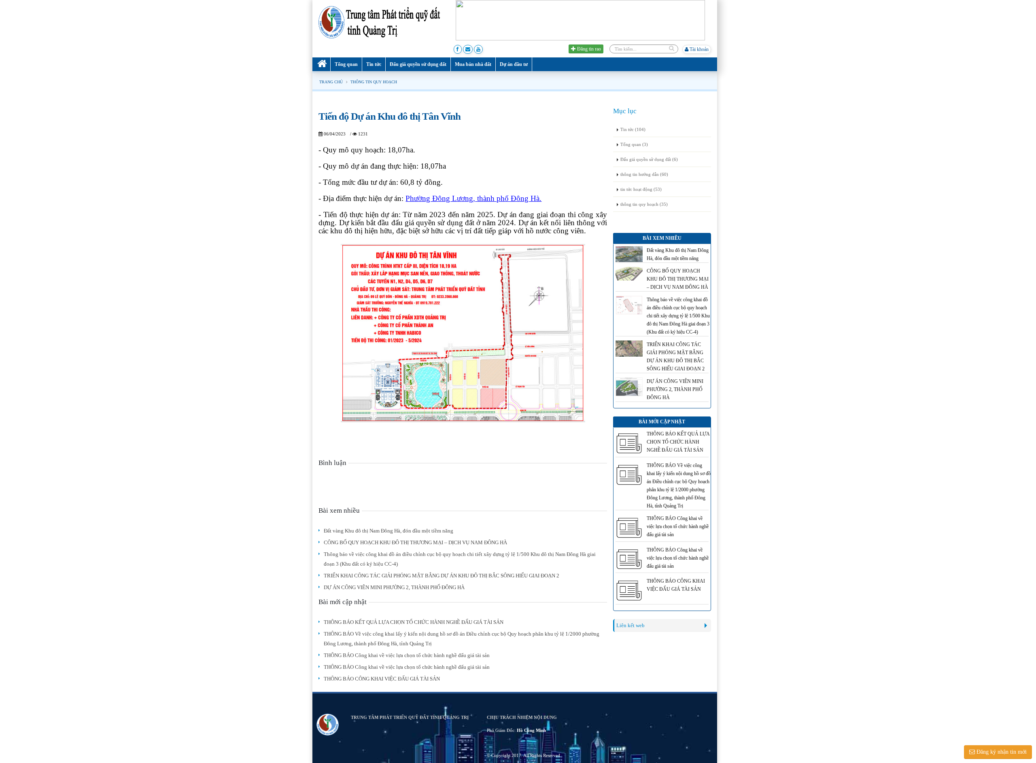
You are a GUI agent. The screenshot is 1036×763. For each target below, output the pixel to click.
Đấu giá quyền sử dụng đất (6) (649, 159)
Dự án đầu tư (514, 64)
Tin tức (373, 64)
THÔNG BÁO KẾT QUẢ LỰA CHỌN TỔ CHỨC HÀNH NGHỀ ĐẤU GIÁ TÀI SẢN (413, 622)
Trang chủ (331, 82)
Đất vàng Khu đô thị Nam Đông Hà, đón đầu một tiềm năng (388, 531)
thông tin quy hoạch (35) (644, 204)
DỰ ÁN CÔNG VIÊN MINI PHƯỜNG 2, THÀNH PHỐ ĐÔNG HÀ (394, 587)
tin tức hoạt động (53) (641, 189)
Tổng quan (346, 64)
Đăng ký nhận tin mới (1001, 752)
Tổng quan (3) (634, 144)
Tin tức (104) (632, 129)
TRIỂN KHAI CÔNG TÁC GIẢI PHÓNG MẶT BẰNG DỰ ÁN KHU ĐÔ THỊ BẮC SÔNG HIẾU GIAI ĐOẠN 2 (441, 576)
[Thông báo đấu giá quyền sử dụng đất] (580, 20)
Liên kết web (630, 625)
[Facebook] (458, 49)
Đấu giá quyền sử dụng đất (418, 64)
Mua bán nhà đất (473, 64)
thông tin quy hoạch (373, 82)
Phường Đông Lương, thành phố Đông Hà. (473, 198)
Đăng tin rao (588, 49)
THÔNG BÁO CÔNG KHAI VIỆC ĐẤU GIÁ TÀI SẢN (382, 679)
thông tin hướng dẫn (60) (644, 174)
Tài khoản (698, 49)
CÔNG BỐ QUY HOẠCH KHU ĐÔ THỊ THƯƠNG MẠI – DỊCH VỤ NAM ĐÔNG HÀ (415, 542)
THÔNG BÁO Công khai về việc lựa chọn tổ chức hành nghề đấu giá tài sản (407, 655)
